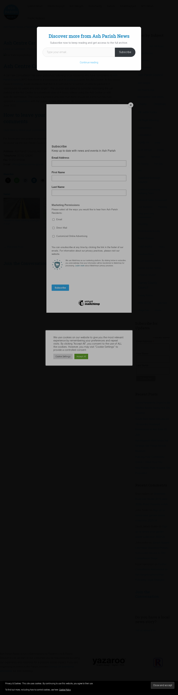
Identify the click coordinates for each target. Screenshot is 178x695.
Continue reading (89, 62)
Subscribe (125, 52)
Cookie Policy (65, 690)
